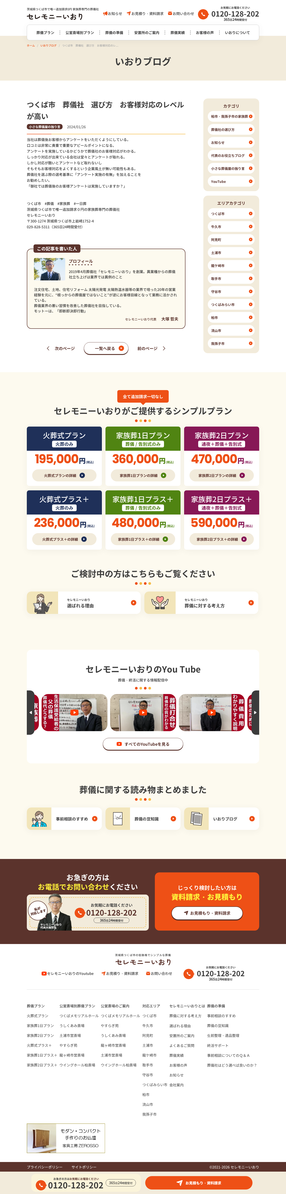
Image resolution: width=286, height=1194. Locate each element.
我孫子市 (149, 1114)
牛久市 (147, 1025)
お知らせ (115, 13)
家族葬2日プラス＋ (42, 1065)
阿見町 (147, 1035)
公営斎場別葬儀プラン (77, 1005)
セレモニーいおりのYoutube (70, 973)
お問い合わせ (183, 13)
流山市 (147, 1104)
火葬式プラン (37, 1015)
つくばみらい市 (154, 1084)
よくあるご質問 (181, 1045)
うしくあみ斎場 (71, 1025)
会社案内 (176, 1084)
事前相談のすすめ (221, 1015)
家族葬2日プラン (40, 1035)
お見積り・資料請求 (147, 13)
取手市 (147, 1065)
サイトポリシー (84, 1167)
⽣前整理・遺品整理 (223, 1035)
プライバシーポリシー (45, 1167)
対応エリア (151, 1005)
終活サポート (218, 1045)
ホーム (31, 45)
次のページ (65, 348)
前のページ (147, 348)
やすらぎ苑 (68, 1045)
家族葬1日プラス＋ (42, 1055)
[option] (43, 712)
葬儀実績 (177, 32)
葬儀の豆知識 (218, 1025)
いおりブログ (48, 45)
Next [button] (255, 712)
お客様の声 (205, 32)
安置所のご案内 (146, 32)
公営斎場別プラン (79, 32)
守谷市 (147, 1074)
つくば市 (149, 1015)
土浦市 (147, 1045)
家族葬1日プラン (40, 1025)
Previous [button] (30, 712)
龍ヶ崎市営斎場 (71, 1055)
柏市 (145, 1094)
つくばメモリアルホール (79, 1015)
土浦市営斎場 (70, 1035)
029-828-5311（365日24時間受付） (56, 226)
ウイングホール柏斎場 (77, 1065)
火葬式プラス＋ (39, 1045)
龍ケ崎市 (149, 1055)
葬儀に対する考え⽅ (185, 1015)
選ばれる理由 (180, 1025)
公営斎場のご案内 (115, 1005)
